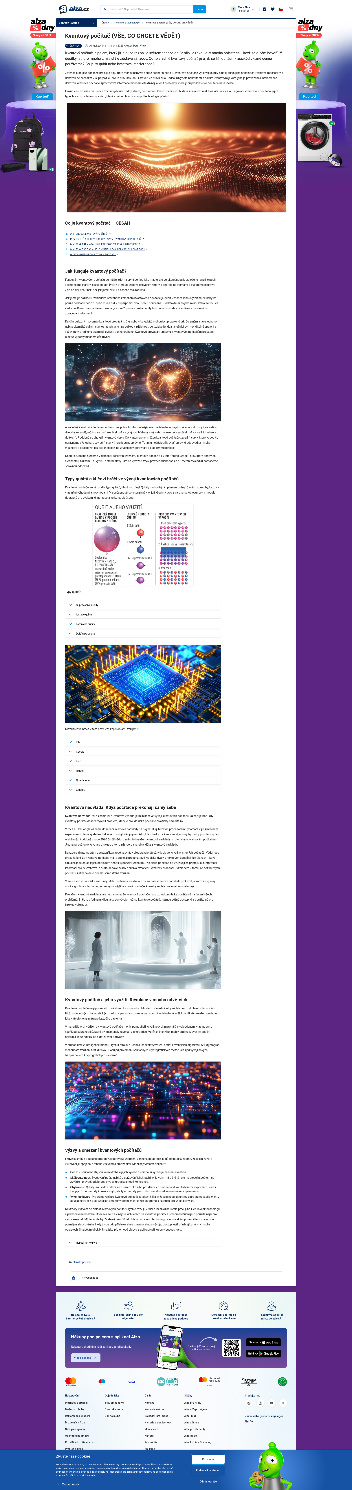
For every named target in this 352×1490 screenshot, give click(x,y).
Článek (75, 45)
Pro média (151, 1442)
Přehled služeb (74, 1448)
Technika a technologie (127, 22)
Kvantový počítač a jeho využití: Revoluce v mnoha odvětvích (107, 249)
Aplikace (150, 1448)
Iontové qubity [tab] (84, 614)
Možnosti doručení (76, 1402)
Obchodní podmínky (77, 1435)
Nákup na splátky (75, 1429)
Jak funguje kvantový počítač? (89, 233)
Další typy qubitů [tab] (85, 633)
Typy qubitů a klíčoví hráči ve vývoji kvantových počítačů (106, 239)
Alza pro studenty (194, 1429)
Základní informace (156, 1415)
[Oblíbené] (272, 9)
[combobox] (147, 9)
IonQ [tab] (78, 761)
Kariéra (149, 1435)
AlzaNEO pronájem (195, 1409)
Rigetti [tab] (80, 770)
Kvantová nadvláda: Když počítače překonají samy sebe (104, 244)
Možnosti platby (74, 1409)
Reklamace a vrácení (77, 1415)
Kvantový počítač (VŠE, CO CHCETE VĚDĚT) (170, 22)
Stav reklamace (114, 1409)
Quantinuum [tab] (83, 780)
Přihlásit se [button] (243, 10)
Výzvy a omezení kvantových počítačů (93, 254)
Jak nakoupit (112, 1415)
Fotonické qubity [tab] (85, 624)
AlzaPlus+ (190, 1415)
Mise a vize (151, 1429)
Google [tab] (80, 751)
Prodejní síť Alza (75, 1422)
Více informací (70, 1484)
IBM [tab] (78, 742)
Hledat (199, 9)
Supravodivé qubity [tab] (87, 605)
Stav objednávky (114, 1402)
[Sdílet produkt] (73, 1278)
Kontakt (149, 1402)
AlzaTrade (190, 1435)
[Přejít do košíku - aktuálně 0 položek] (291, 9)
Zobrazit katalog (69, 22)
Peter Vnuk (139, 45)
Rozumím (208, 1459)
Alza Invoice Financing (197, 1442)
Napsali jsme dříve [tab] (86, 1242)
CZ (252, 1420)
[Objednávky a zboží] (264, 9)
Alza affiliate (191, 1422)
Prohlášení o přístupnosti (80, 1442)
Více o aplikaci (82, 1357)
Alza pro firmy (192, 1402)
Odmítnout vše (208, 1481)
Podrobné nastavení (208, 1470)
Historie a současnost (158, 1422)
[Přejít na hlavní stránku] (74, 9)
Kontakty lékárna (154, 1409)
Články (105, 22)
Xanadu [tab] (80, 789)
